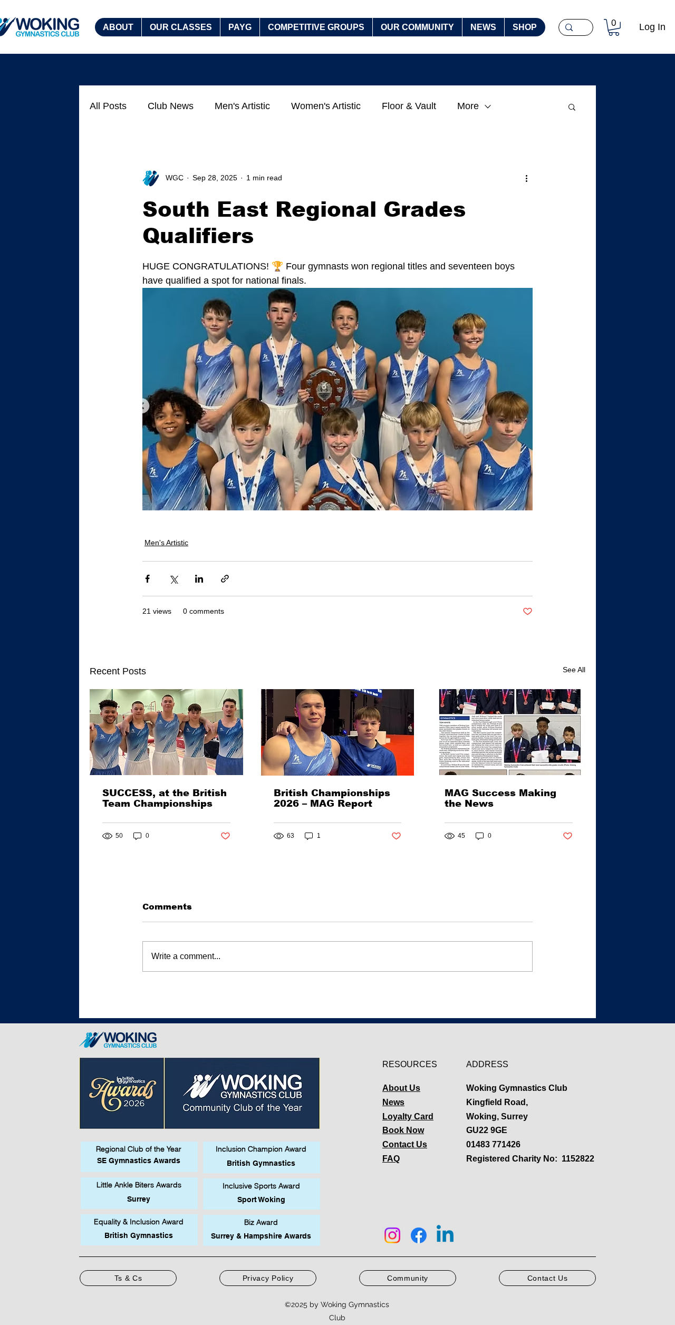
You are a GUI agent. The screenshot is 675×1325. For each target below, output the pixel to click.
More (468, 106)
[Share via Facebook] (147, 579)
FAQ (391, 1158)
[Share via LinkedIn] (199, 579)
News (393, 1102)
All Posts (108, 106)
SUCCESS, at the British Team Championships (164, 798)
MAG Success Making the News (500, 798)
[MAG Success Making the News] (508, 732)
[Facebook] (418, 1235)
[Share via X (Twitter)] (173, 579)
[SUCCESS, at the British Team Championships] (166, 732)
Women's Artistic (326, 106)
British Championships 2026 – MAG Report (332, 798)
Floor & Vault (409, 106)
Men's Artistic (242, 106)
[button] (614, 27)
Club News (171, 106)
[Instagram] (392, 1235)
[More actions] (526, 178)
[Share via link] (225, 579)
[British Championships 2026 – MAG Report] (337, 732)
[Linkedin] (445, 1235)
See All (574, 669)
